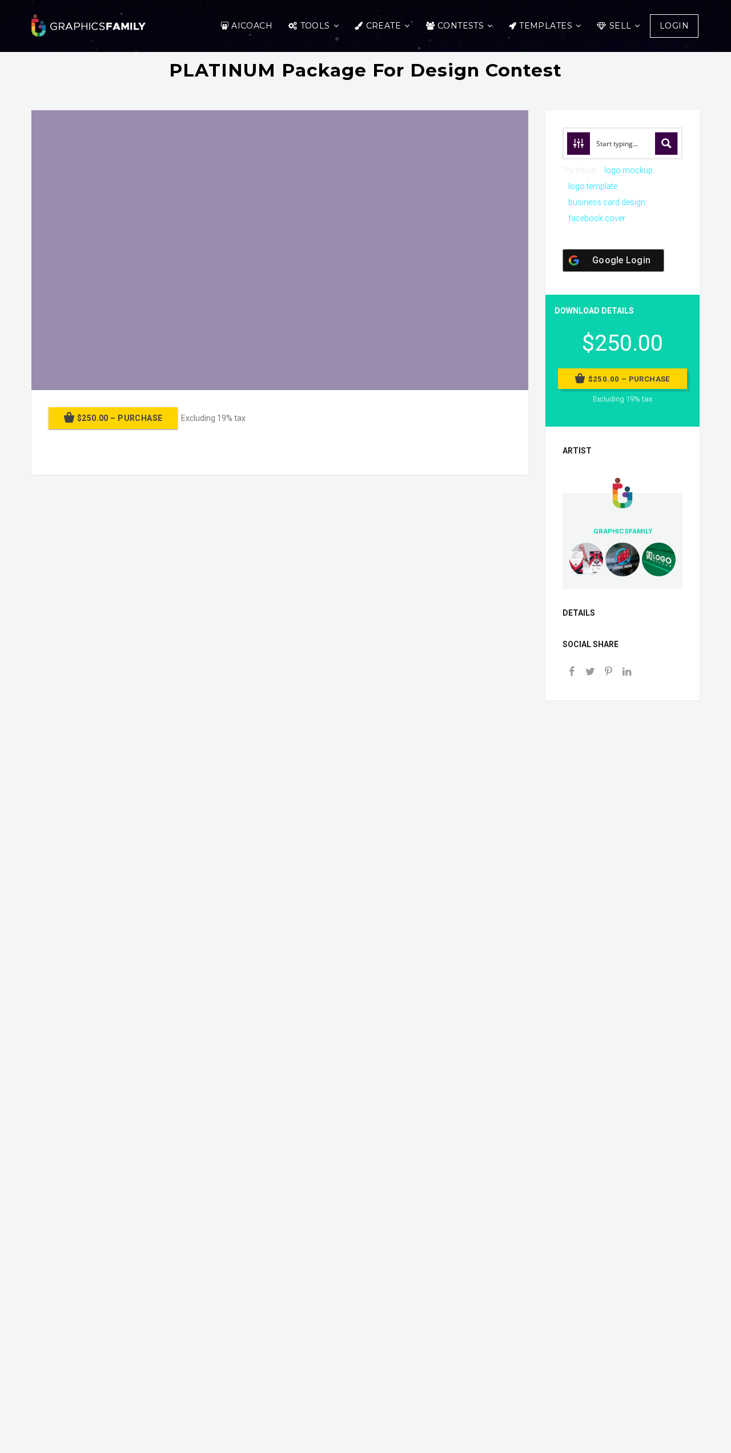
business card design (606, 202)
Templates (545, 26)
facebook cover (596, 218)
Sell (620, 26)
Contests (460, 26)
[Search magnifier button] (666, 143)
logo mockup (628, 170)
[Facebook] (572, 672)
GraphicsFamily (622, 531)
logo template (592, 186)
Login (674, 26)
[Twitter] (590, 672)
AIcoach (251, 26)
